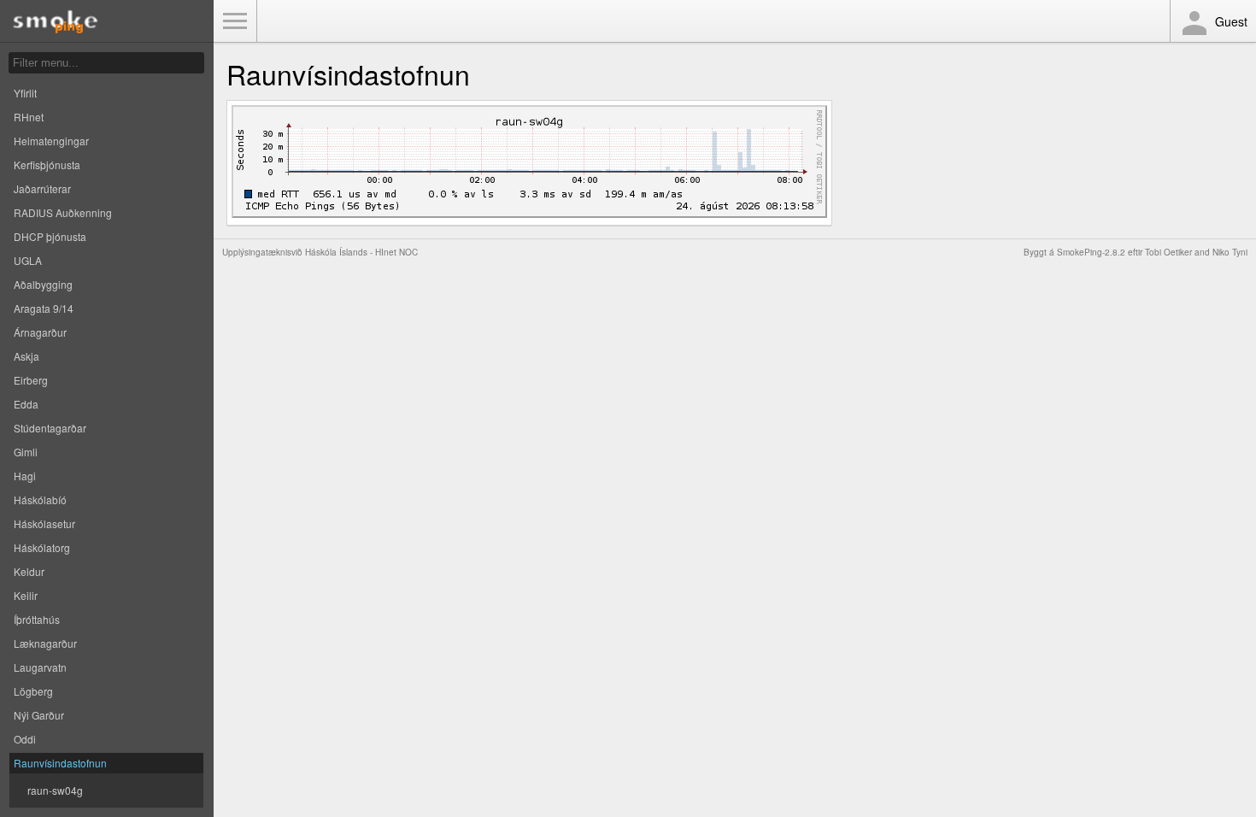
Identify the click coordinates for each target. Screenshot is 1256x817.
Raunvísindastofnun (60, 762)
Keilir (26, 595)
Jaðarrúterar (42, 188)
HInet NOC (396, 252)
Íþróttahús (37, 619)
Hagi (25, 475)
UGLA (28, 260)
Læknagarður (45, 643)
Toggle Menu (235, 21)
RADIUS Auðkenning (63, 212)
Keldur (29, 571)
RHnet (29, 116)
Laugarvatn (40, 667)
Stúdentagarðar (50, 427)
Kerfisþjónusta (47, 164)
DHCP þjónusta (50, 236)
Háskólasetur (44, 523)
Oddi (25, 739)
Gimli (26, 451)
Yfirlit (25, 92)
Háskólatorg (42, 547)
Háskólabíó (40, 499)
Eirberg (31, 380)
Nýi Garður (39, 715)
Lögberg (33, 691)
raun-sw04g (55, 790)
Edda (26, 404)
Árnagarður (40, 332)
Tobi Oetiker (1168, 252)
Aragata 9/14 (43, 308)
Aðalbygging (43, 284)
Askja (26, 356)
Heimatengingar (51, 140)
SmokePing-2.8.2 (1091, 252)
